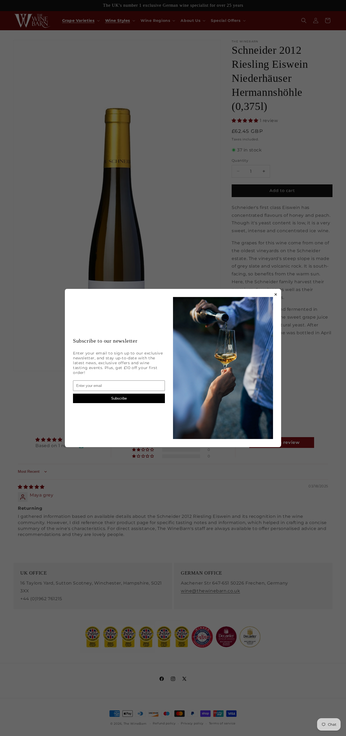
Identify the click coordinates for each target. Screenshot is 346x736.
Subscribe (119, 398)
